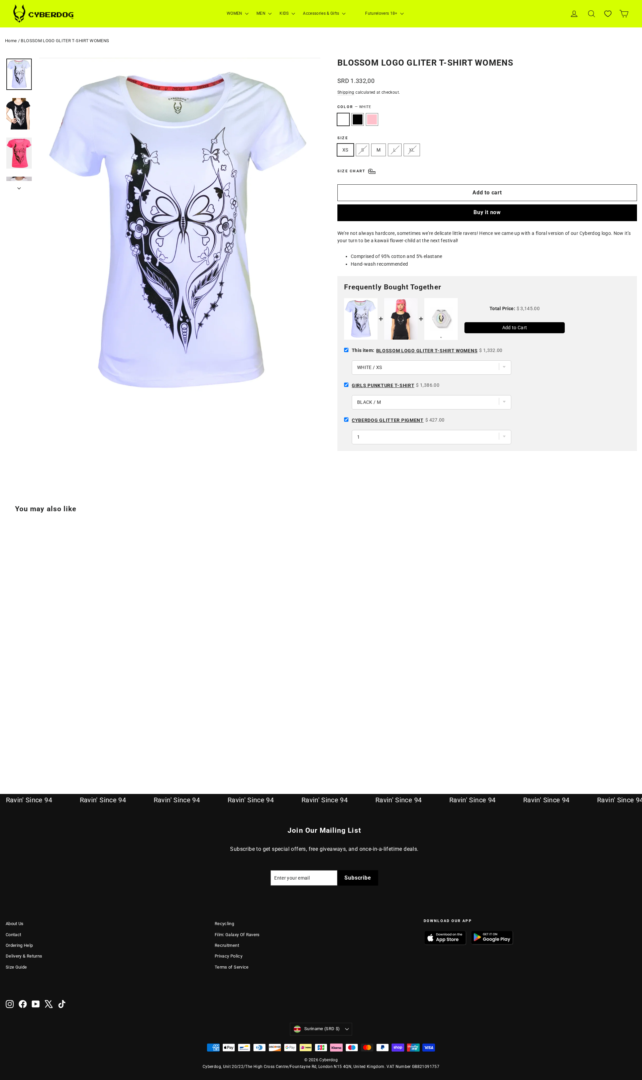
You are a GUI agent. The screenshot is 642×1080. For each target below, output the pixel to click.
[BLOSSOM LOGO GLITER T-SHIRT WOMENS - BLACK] (18, 748)
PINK (372, 119)
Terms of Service (232, 967)
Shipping (345, 92)
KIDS (285, 13)
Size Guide (16, 967)
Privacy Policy (228, 956)
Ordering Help (19, 945)
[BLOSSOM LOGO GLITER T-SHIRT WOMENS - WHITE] (10, 748)
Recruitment (227, 945)
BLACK (357, 119)
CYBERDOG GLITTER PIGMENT (388, 420)
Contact (13, 934)
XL (412, 150)
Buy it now (487, 212)
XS (345, 150)
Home (11, 40)
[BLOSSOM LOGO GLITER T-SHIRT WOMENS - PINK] (26, 748)
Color (354, 107)
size (342, 138)
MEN (261, 13)
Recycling (224, 923)
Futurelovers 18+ (382, 13)
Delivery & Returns (24, 956)
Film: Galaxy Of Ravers (237, 934)
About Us (15, 923)
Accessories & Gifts (321, 13)
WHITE (343, 119)
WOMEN (235, 13)
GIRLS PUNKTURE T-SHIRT (383, 385)
